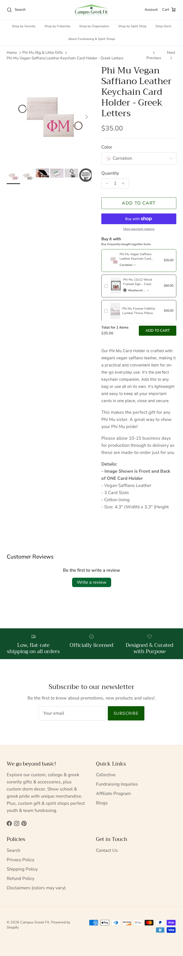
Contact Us (107, 850)
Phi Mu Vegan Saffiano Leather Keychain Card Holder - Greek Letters (65, 58)
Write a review (91, 582)
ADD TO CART (158, 330)
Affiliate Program (113, 793)
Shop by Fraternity (57, 26)
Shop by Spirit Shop (132, 26)
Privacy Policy (20, 860)
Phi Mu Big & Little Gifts (42, 52)
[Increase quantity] (124, 183)
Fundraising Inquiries (117, 784)
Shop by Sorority (23, 26)
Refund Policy (20, 878)
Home (12, 52)
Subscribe (126, 713)
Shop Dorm (163, 26)
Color (106, 147)
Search (13, 850)
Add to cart (139, 203)
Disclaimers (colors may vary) (36, 888)
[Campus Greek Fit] (91, 9)
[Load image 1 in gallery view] (49, 114)
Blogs (102, 803)
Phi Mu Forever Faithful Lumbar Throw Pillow (138, 310)
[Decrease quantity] (106, 183)
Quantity (110, 173)
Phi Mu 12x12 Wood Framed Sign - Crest (137, 281)
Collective (106, 775)
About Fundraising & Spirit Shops (91, 39)
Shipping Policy (22, 869)
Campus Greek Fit (34, 922)
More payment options (139, 229)
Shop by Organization (94, 26)
